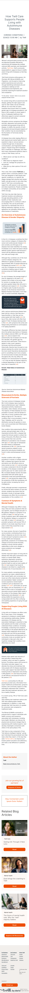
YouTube (12, 969)
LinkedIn (12, 965)
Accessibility (4, 973)
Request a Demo (14, 787)
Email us (9, 985)
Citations (21, 960)
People (20, 954)
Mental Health (5, 956)
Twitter (12, 967)
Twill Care (10, 68)
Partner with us (10, 739)
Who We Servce (5, 960)
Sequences (4, 954)
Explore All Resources (14, 935)
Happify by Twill (14, 960)
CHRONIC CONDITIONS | (14, 35)
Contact (21, 958)
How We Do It (5, 962)
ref (21, 317)
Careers (21, 956)
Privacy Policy (5, 969)
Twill (24, 38)
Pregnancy (4, 958)
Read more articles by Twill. (11, 764)
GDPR (3, 971)
